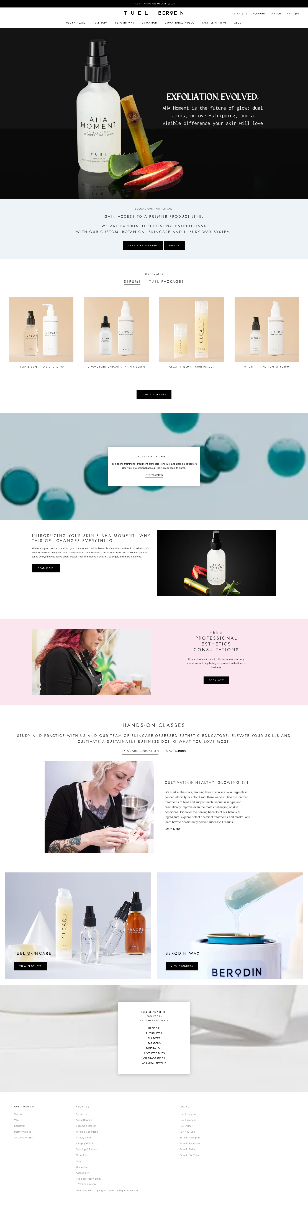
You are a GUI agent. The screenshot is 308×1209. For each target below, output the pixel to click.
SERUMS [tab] (132, 281)
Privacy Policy (83, 1137)
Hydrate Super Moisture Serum (41, 366)
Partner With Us (214, 22)
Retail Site (240, 13)
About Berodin (84, 1119)
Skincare (19, 1114)
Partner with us (22, 1131)
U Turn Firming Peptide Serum (266, 366)
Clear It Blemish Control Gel (191, 366)
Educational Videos (179, 22)
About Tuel (82, 1114)
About (238, 22)
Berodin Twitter (187, 1149)
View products (30, 966)
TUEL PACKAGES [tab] (166, 281)
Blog (78, 1161)
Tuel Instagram (187, 1114)
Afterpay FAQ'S (84, 1143)
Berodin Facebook (189, 1143)
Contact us (82, 1167)
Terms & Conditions (87, 1131)
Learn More (172, 829)
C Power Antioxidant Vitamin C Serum (116, 366)
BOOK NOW (216, 680)
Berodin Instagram (189, 1137)
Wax (16, 1119)
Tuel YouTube (187, 1131)
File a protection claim (88, 1178)
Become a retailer (86, 1125)
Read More (46, 568)
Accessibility (82, 1172)
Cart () (293, 13)
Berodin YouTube (189, 1155)
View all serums (154, 394)
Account (259, 13)
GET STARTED (154, 475)
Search (276, 13)
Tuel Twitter (185, 1125)
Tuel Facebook (187, 1119)
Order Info (82, 1155)
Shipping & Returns (87, 1149)
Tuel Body (100, 22)
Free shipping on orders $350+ (154, 3)
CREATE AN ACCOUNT (143, 245)
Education (149, 22)
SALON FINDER (23, 1137)
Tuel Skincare (75, 22)
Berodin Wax (124, 22)
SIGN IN (174, 245)
